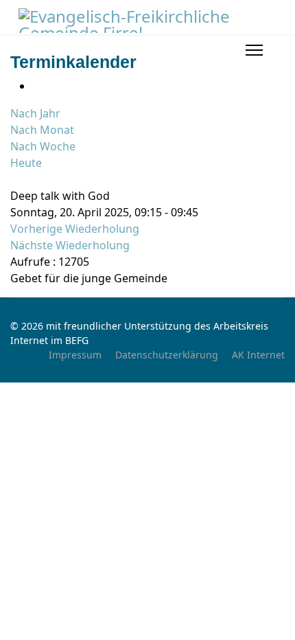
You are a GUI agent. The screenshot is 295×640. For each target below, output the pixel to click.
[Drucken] (36, 85)
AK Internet (258, 354)
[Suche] (14, 179)
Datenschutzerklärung (166, 354)
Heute (26, 162)
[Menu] (254, 50)
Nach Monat (42, 129)
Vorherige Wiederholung (74, 228)
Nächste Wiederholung (70, 245)
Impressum (75, 354)
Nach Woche (42, 146)
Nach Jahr (35, 113)
